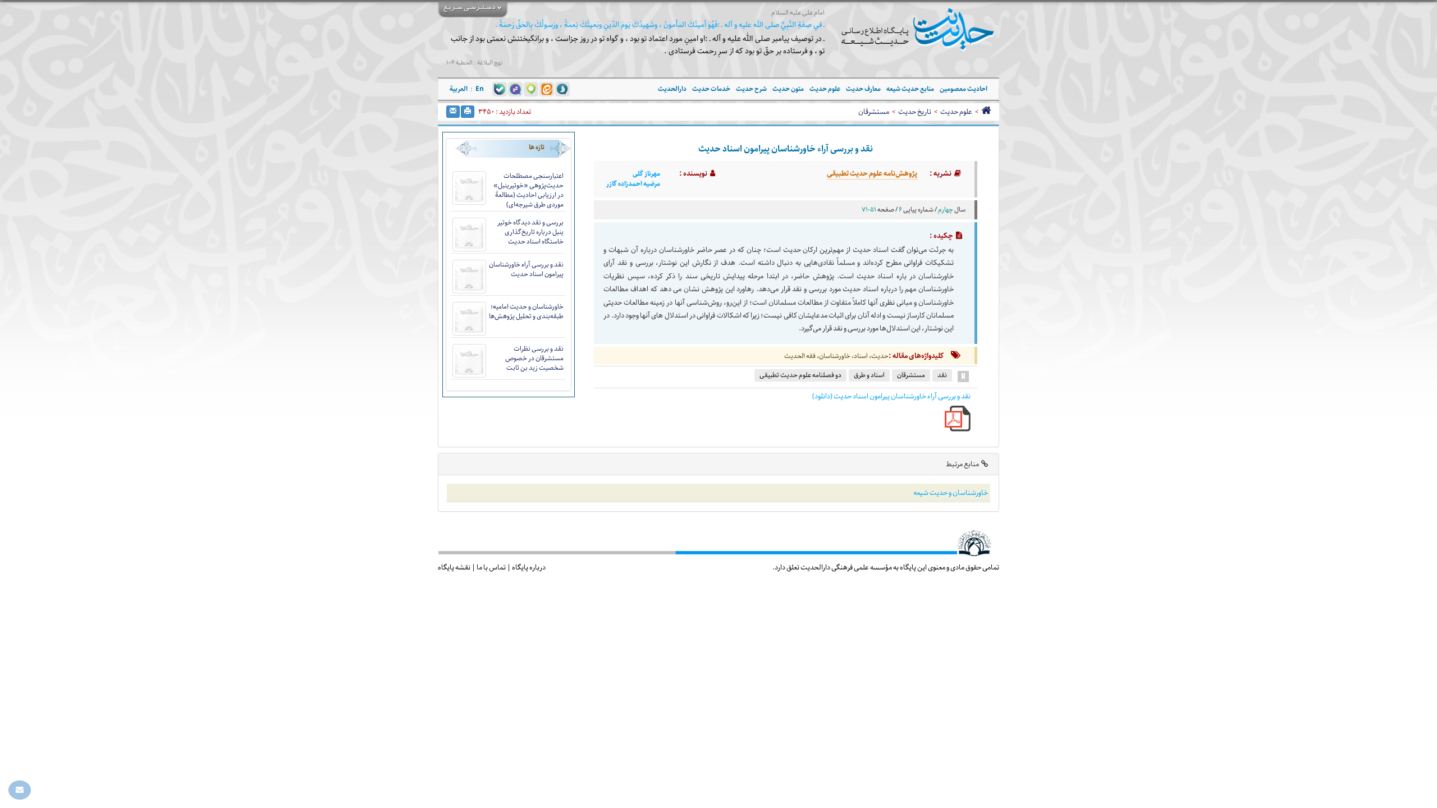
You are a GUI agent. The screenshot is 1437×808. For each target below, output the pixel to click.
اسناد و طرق (869, 375)
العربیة (459, 89)
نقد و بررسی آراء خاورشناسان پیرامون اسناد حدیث (526, 269)
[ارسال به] (453, 111)
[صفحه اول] (986, 111)
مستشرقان (873, 111)
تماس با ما (491, 567)
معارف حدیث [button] (863, 89)
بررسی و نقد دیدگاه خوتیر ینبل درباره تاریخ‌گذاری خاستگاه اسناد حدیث (530, 232)
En (479, 89)
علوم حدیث (956, 111)
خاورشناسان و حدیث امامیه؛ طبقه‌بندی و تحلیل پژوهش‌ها (526, 311)
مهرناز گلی (646, 174)
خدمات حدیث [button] (711, 89)
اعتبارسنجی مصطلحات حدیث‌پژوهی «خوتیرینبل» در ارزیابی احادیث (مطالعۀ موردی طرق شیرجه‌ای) (528, 190)
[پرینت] (467, 111)
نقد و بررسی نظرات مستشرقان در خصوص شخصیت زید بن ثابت (534, 358)
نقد (942, 375)
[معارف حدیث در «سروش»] (562, 88)
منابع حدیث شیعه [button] (910, 89)
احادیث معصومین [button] (963, 89)
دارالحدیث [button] (672, 89)
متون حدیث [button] (788, 89)
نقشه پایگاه (454, 567)
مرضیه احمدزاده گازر (633, 184)
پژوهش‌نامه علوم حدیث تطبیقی (872, 173)
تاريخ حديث (914, 111)
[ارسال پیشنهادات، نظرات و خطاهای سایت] (19, 790)
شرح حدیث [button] (751, 89)
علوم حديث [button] (824, 89)
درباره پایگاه (529, 567)
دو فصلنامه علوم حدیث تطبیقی (800, 375)
